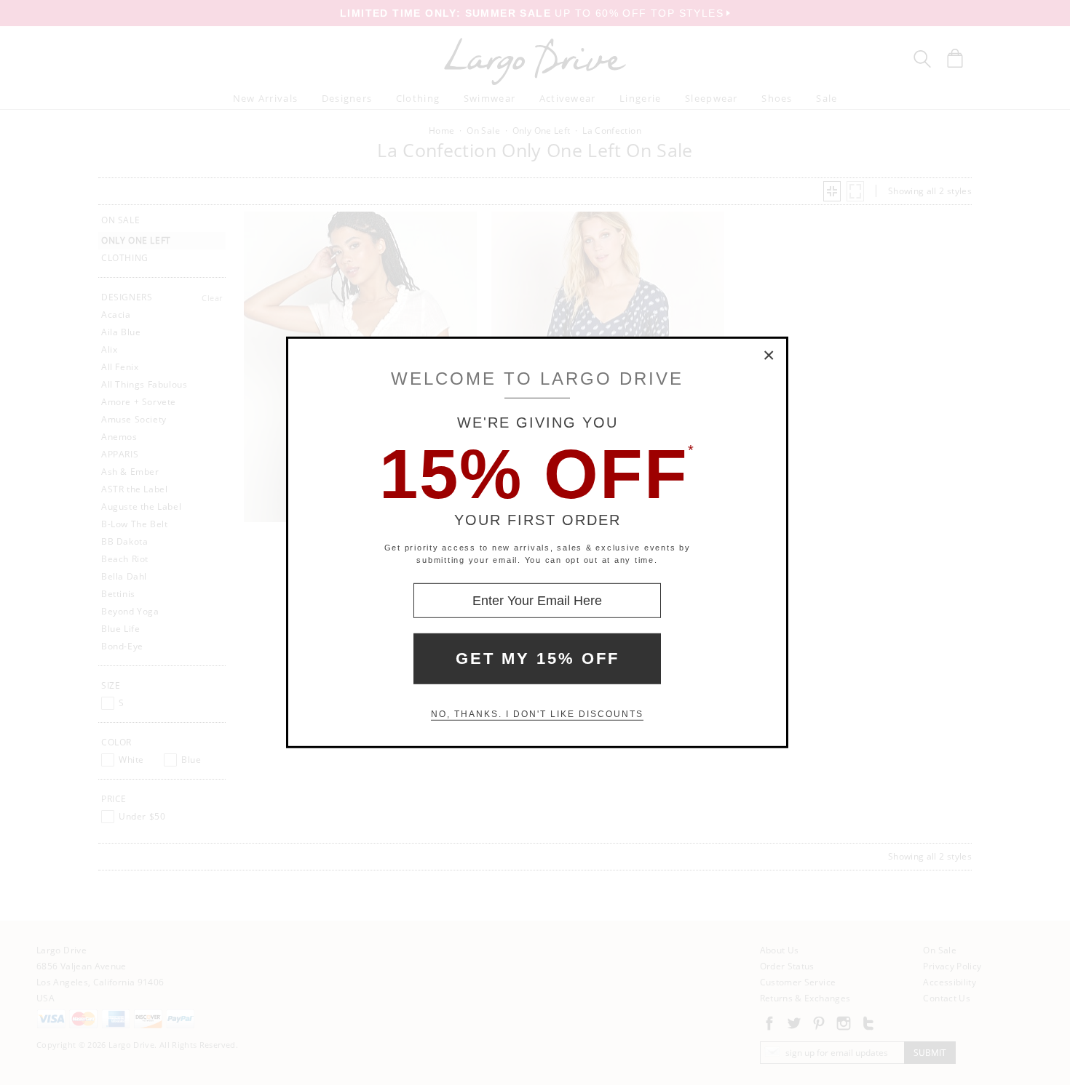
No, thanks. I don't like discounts (537, 714)
